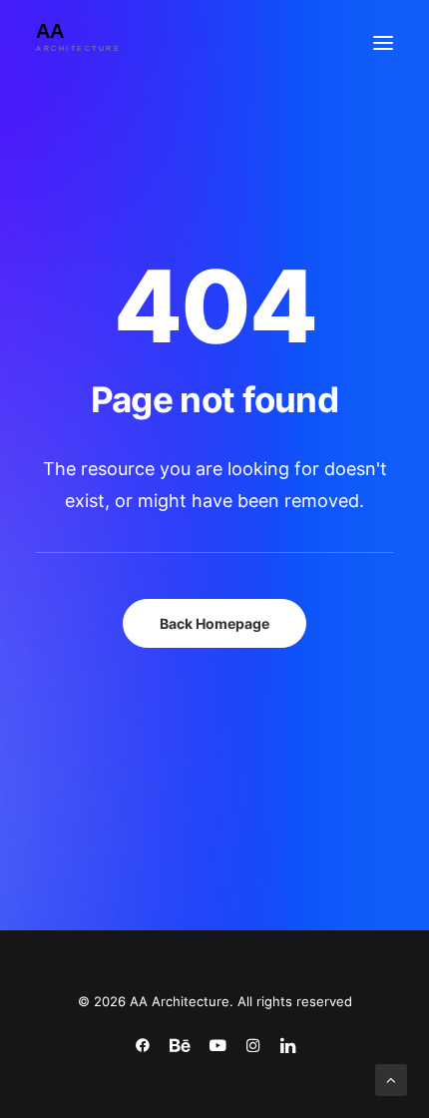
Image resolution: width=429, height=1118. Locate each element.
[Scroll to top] (391, 1078)
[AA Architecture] (92, 43)
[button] (383, 43)
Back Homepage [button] (214, 623)
